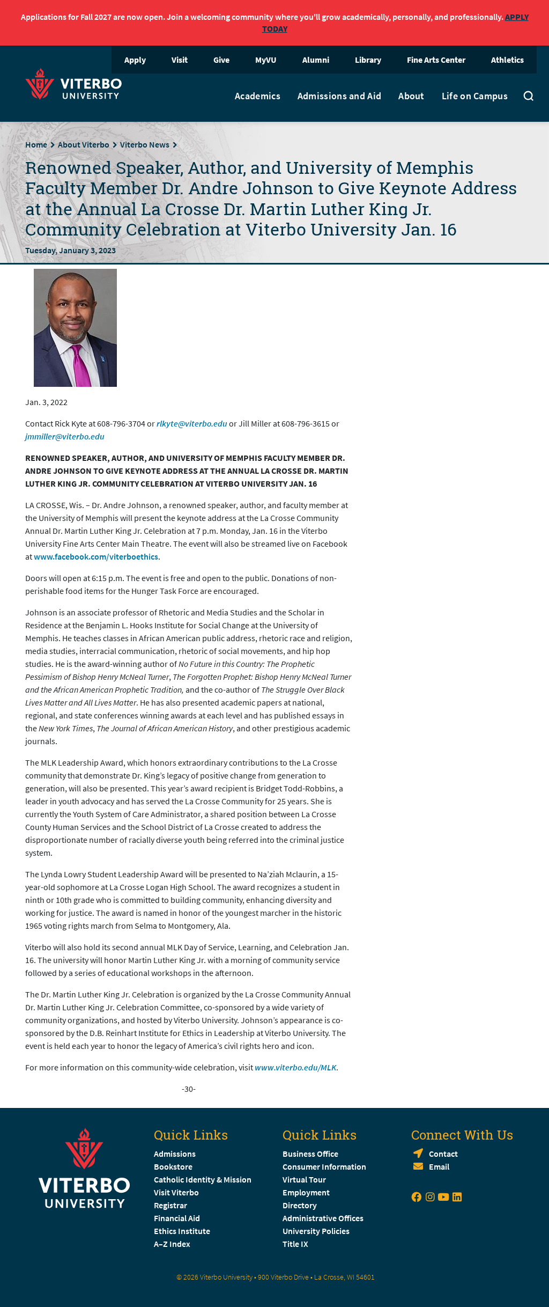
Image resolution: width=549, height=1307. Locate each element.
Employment (306, 1192)
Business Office (310, 1153)
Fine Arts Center (436, 59)
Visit (180, 59)
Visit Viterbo (176, 1192)
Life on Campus (475, 96)
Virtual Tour (304, 1179)
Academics (257, 96)
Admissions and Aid (339, 96)
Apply (135, 59)
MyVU (266, 59)
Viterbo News (144, 144)
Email (439, 1166)
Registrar (170, 1205)
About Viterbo (83, 144)
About (411, 96)
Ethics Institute (182, 1230)
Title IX (295, 1243)
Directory (300, 1205)
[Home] (76, 82)
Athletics (507, 59)
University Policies (316, 1230)
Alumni (315, 59)
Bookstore (173, 1166)
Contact (443, 1153)
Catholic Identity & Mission (202, 1179)
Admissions (175, 1153)
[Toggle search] (528, 98)
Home (36, 144)
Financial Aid (177, 1218)
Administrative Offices (323, 1218)
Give (221, 59)
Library (368, 59)
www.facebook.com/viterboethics (96, 556)
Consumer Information (324, 1166)
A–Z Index (172, 1243)
